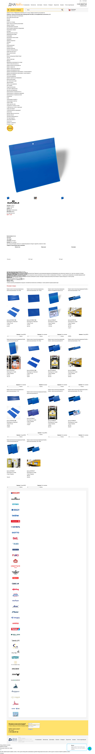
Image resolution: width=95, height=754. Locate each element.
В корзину (22, 278)
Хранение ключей (10, 115)
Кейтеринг (9, 42)
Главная (8, 12)
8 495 (82, 4)
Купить (21, 336)
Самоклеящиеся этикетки (12, 101)
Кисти (8, 43)
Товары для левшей (11, 108)
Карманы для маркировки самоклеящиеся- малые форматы (19, 73)
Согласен (2, 753)
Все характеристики (11, 213)
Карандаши (9, 39)
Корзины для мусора (11, 48)
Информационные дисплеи (12, 32)
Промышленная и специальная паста (14, 91)
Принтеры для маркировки (12, 90)
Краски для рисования (11, 53)
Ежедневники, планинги (11, 29)
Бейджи (8, 20)
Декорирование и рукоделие (12, 26)
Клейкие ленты (10, 46)
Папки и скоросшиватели (12, 84)
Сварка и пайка (10, 102)
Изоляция (9, 31)
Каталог (12, 12)
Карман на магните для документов (38, 12)
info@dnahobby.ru (83, 5)
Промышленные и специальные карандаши (15, 93)
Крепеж (8, 54)
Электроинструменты (11, 119)
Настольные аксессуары (12, 80)
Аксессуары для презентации (12, 17)
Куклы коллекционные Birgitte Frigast (14, 56)
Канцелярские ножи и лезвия (12, 37)
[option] (47, 164)
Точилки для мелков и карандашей (13, 110)
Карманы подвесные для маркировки (14, 77)
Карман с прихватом (11, 67)
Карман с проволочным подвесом (13, 68)
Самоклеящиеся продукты (12, 99)
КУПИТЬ (69, 336)
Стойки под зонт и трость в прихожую (14, 107)
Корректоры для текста (11, 51)
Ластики (8, 57)
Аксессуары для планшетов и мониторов (15, 15)
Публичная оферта (21, 741)
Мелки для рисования (11, 79)
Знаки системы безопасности (13, 63)
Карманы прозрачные (11, 40)
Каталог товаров (15, 10)
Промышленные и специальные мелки (14, 94)
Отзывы (23, 271)
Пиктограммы (9, 85)
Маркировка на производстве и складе (22, 12)
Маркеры (8, 60)
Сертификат (19, 271)
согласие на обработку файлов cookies (62, 751)
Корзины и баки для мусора (12, 49)
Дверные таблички (10, 25)
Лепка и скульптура (10, 59)
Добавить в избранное (11, 122)
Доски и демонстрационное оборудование (15, 28)
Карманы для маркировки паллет (13, 70)
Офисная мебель (10, 82)
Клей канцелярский (10, 45)
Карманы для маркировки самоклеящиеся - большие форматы (19, 71)
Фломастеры (9, 111)
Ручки (8, 97)
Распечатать (9, 121)
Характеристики (14, 271)
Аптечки (8, 19)
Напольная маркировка (11, 76)
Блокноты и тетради (11, 22)
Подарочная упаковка (11, 87)
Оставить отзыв (10, 124)
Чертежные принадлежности (12, 116)
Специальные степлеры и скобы (13, 105)
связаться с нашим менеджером (23, 243)
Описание (9, 271)
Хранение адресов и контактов (13, 113)
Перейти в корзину (3, 746)
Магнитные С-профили (11, 74)
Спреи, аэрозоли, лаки (11, 104)
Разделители (9, 96)
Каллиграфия (9, 36)
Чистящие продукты (11, 118)
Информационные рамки (12, 34)
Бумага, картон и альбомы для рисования (15, 23)
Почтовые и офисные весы (12, 88)
